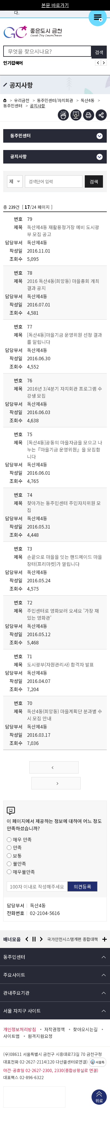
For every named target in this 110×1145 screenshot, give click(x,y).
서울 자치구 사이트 (22, 1010)
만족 (17, 847)
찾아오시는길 (85, 1029)
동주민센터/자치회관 (55, 100)
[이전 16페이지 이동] (54, 767)
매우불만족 (24, 871)
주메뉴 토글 (98, 17)
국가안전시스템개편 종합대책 (72, 939)
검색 (93, 181)
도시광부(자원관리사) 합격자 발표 (60, 664)
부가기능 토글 (101, 115)
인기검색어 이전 (98, 63)
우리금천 (21, 100)
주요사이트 (14, 974)
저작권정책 (54, 1029)
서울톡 (100, 1062)
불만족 (19, 863)
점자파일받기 (76, 115)
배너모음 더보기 (104, 939)
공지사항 (18, 156)
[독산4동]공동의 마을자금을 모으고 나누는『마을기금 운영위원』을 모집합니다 (64, 449)
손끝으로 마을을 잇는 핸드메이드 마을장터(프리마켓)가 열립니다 (64, 560)
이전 (27, 939)
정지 (34, 939)
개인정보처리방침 (19, 1029)
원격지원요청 (40, 1036)
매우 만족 (22, 839)
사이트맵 (11, 1036)
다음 (41, 939)
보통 (17, 855)
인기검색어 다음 (104, 63)
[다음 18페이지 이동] (56, 783)
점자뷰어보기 (63, 115)
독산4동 (87, 100)
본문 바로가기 (55, 5)
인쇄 (88, 115)
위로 (99, 1101)
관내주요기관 (16, 992)
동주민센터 (12, 106)
